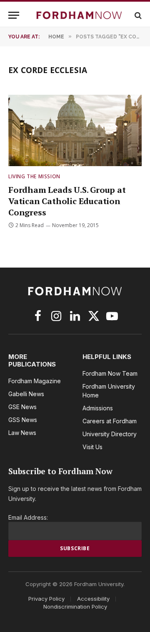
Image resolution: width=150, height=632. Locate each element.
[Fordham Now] (79, 15)
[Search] (137, 15)
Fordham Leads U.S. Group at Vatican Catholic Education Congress (67, 201)
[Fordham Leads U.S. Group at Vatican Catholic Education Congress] (75, 130)
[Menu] (13, 15)
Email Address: (28, 517)
